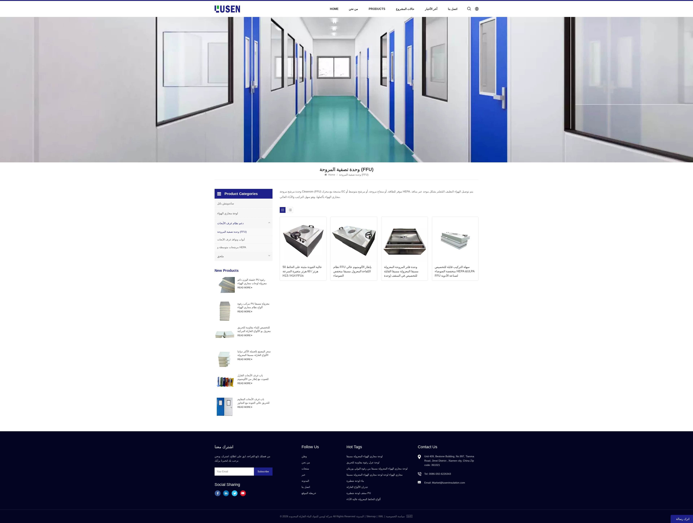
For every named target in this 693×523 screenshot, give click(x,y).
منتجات (305, 468)
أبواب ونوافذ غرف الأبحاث (231, 239)
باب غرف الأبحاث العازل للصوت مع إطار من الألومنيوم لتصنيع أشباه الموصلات (253, 377)
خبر (303, 474)
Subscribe (263, 471)
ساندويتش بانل (225, 203)
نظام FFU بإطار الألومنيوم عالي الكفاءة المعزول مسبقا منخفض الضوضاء (352, 271)
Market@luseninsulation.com (448, 482)
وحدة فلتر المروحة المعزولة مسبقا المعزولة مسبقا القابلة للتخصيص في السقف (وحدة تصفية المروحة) (401, 271)
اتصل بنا (452, 8)
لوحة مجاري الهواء (227, 213)
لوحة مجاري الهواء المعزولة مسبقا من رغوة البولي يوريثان (376, 468)
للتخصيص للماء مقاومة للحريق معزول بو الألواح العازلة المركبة (254, 329)
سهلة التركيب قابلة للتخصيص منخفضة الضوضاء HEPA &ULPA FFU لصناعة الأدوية (454, 271)
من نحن (353, 8)
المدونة (305, 480)
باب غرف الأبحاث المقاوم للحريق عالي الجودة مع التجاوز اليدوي (253, 401)
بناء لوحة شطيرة (355, 480)
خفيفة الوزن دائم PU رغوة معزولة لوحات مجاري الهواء (252, 281)
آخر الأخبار (431, 8)
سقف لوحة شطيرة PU (358, 493)
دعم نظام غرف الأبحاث (230, 223)
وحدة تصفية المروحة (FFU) (232, 231)
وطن (304, 456)
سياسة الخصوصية (395, 516)
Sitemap (371, 516)
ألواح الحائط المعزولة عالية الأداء (363, 499)
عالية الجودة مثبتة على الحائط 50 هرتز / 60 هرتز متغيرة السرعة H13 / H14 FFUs (302, 271)
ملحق (220, 256)
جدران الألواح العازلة (357, 487)
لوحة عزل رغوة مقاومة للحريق (362, 462)
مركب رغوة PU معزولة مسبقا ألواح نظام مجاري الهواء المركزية (253, 305)
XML (380, 516)
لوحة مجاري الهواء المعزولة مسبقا (364, 456)
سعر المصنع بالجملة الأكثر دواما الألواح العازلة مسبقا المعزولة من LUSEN (254, 353)
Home (334, 8)
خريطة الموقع (309, 493)
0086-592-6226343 (440, 473)
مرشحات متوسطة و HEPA (231, 247)
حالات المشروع (405, 8)
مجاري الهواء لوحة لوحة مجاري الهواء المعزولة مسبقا (374, 474)
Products (377, 8)
